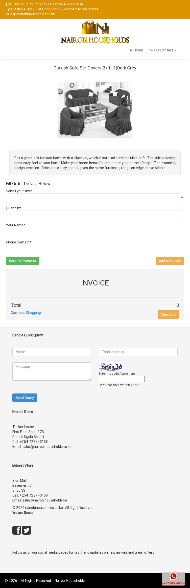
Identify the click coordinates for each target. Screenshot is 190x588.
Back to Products (22, 261)
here (136, 385)
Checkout (168, 314)
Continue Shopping (26, 312)
